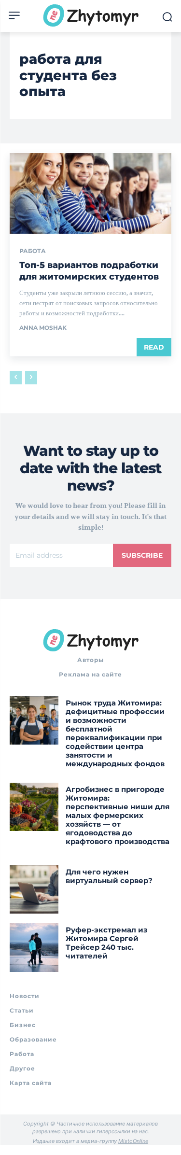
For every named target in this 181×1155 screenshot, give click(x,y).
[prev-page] (16, 377)
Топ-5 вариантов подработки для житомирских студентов (89, 271)
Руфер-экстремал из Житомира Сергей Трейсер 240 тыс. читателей (106, 942)
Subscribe (142, 555)
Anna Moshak (43, 327)
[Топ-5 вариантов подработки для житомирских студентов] (90, 193)
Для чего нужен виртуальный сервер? (109, 876)
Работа (32, 251)
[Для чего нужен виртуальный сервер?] (34, 889)
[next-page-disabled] (31, 377)
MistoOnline (133, 1141)
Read (154, 347)
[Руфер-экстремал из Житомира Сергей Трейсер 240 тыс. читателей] (34, 947)
